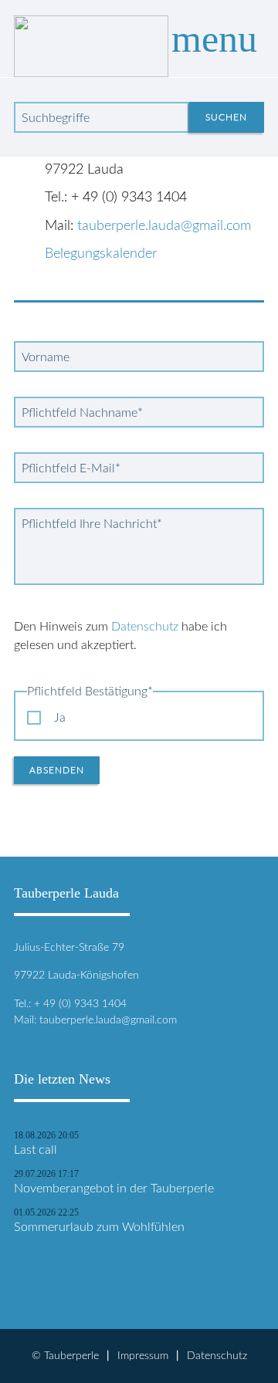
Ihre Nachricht (92, 524)
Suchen (226, 117)
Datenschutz (144, 626)
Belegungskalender (101, 253)
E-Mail (71, 468)
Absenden (56, 770)
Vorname (46, 357)
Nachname (82, 413)
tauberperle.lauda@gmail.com (164, 225)
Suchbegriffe (56, 118)
